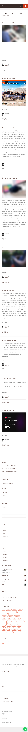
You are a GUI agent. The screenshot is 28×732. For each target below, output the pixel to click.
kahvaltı (10, 616)
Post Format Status (10, 378)
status (8, 402)
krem (10, 620)
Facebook (5, 678)
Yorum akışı (5, 557)
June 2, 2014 (19, 386)
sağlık (8, 627)
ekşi (16, 614)
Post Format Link (9, 290)
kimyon (4, 620)
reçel (8, 625)
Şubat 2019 (5, 492)
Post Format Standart (10, 178)
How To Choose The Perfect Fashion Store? (9, 468)
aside (3, 169)
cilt (14, 611)
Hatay (21, 614)
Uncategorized (5, 536)
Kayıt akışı (5, 554)
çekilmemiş (21, 631)
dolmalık (5, 614)
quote (8, 370)
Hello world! (4, 462)
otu (3, 625)
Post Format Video (9, 410)
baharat (14, 609)
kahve (4, 618)
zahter (4, 631)
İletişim (4, 695)
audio (3, 119)
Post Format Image (10, 248)
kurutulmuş (21, 620)
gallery (3, 70)
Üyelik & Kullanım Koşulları (8, 701)
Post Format (7, 70)
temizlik (14, 629)
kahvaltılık (17, 616)
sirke (14, 627)
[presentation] (24, 26)
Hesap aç (4, 548)
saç (3, 627)
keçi (14, 618)
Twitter (4, 675)
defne (19, 611)
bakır (20, 609)
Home (3, 15)
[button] (25, 729)
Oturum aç (5, 551)
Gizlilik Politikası (6, 698)
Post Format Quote (10, 340)
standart (8, 239)
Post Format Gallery (10, 23)
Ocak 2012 (4, 495)
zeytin (10, 631)
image (3, 282)
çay (15, 631)
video (8, 445)
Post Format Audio (9, 78)
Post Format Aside (9, 128)
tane (4, 629)
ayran (8, 609)
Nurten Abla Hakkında (7, 689)
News (4, 521)
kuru (15, 620)
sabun (14, 625)
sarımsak (20, 625)
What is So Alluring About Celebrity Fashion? (10, 471)
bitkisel (9, 611)
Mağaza (4, 692)
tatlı (9, 629)
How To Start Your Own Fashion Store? (9, 465)
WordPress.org (5, 560)
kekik (9, 618)
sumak (19, 627)
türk (20, 629)
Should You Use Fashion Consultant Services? (10, 474)
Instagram (5, 680)
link (2, 332)
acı (3, 609)
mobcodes (7, 65)
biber (4, 611)
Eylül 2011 (4, 498)
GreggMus (11, 483)
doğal (11, 614)
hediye (4, 616)
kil (18, 618)
